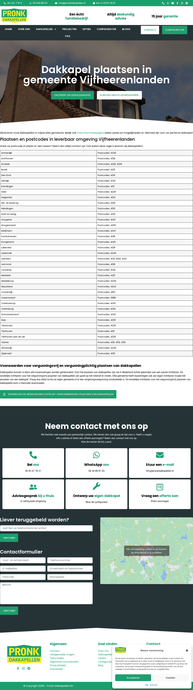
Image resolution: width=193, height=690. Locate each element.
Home (8, 29)
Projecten (69, 29)
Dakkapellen (44, 29)
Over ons (153, 685)
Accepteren (133, 677)
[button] (186, 650)
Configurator (106, 29)
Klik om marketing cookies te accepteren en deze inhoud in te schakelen (147, 551)
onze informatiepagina (90, 133)
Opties (86, 29)
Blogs (126, 29)
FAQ (146, 685)
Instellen (170, 677)
